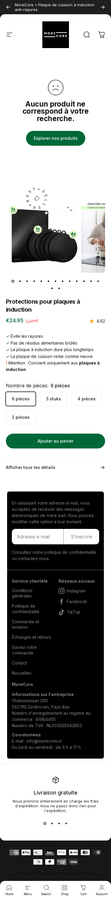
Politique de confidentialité (25, 608)
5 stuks (53, 398)
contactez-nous (33, 558)
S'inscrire (81, 537)
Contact (19, 662)
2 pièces (21, 417)
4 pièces (87, 398)
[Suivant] (102, 7)
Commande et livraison (25, 624)
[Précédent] (8, 7)
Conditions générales (22, 593)
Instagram (76, 590)
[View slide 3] (59, 823)
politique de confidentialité (70, 552)
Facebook (77, 601)
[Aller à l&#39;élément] (13, 281)
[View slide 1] (45, 823)
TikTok (74, 612)
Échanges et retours (31, 637)
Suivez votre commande (24, 650)
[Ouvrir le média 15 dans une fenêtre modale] (69, 209)
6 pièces (21, 398)
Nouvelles (21, 673)
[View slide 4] (66, 823)
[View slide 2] (52, 823)
